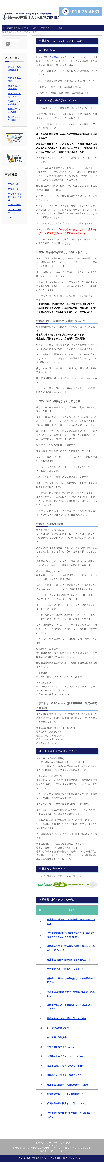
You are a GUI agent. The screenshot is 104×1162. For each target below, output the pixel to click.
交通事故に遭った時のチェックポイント (66, 969)
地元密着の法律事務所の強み (14, 197)
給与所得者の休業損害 (58, 1028)
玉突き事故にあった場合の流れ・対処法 (66, 1018)
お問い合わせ (14, 204)
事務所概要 (13, 184)
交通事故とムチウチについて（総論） (65, 1056)
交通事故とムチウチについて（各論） (65, 1066)
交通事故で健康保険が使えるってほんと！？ (68, 959)
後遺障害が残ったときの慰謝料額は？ (65, 1094)
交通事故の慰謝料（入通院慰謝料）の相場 (67, 1085)
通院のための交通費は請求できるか (64, 1075)
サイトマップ (14, 217)
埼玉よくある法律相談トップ (14, 70)
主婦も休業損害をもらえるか (61, 1047)
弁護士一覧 (13, 189)
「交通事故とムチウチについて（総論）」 (67, 57)
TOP (19, 28)
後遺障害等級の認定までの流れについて (66, 1103)
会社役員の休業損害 (57, 1037)
